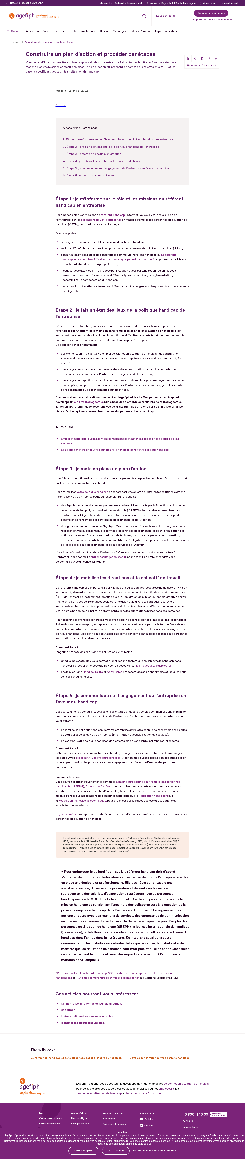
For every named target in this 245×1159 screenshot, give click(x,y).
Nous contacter (165, 16)
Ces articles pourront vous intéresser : (91, 175)
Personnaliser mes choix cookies (154, 1150)
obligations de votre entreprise (101, 220)
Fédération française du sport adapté (82, 800)
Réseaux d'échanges (113, 31)
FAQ (41, 1113)
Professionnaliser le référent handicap (82, 973)
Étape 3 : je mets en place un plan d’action (94, 154)
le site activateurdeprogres (154, 665)
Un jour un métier (67, 814)
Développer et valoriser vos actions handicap (160, 1058)
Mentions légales (80, 1118)
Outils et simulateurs (81, 31)
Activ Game (114, 672)
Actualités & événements (129, 3)
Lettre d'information (49, 1124)
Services (58, 31)
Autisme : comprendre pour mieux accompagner (108, 978)
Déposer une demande (211, 13)
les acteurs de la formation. (144, 1093)
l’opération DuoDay (98, 786)
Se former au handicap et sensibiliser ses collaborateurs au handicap (76, 1058)
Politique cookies (80, 1124)
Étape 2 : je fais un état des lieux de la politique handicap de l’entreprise (113, 147)
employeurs (166, 1088)
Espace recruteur (166, 31)
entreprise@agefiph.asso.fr (108, 557)
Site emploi (105, 3)
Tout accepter (83, 1150)
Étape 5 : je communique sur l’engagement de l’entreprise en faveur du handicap (118, 168)
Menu (14, 31)
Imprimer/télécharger (204, 65)
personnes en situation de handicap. (187, 1083)
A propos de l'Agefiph (159, 3)
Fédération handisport (153, 796)
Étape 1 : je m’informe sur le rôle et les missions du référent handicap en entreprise (119, 139)
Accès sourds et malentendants (221, 3)
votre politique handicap (92, 492)
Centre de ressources (50, 1118)
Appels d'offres (79, 1113)
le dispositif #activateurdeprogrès (98, 758)
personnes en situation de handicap (99, 1093)
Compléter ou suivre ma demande (211, 19)
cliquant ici (73, 1140)
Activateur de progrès (114, 1124)
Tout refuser (115, 1150)
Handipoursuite (93, 672)
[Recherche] (144, 15)
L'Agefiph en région (185, 3)
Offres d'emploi (140, 31)
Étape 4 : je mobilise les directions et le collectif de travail (104, 161)
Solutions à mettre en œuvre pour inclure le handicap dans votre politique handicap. (115, 450)
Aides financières (37, 31)
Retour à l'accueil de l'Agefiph (26, 3)
